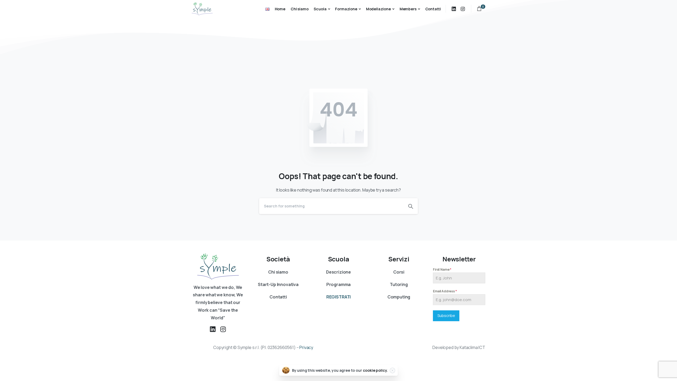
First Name (442, 269)
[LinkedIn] (453, 8)
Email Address (445, 291)
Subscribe (446, 315)
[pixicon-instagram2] (223, 329)
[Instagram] (462, 8)
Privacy (306, 347)
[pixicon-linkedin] (212, 329)
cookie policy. (375, 370)
